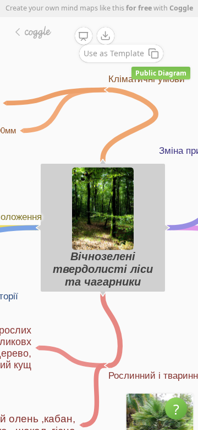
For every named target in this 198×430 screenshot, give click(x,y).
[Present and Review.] (83, 36)
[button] (176, 408)
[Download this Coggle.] (105, 36)
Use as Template (114, 53)
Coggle (181, 8)
